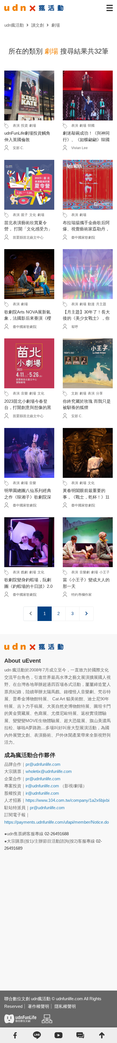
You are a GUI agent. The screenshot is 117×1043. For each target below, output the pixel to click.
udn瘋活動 (14, 25)
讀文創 (37, 25)
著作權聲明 (38, 1006)
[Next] (86, 614)
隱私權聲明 (65, 1006)
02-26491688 (57, 833)
